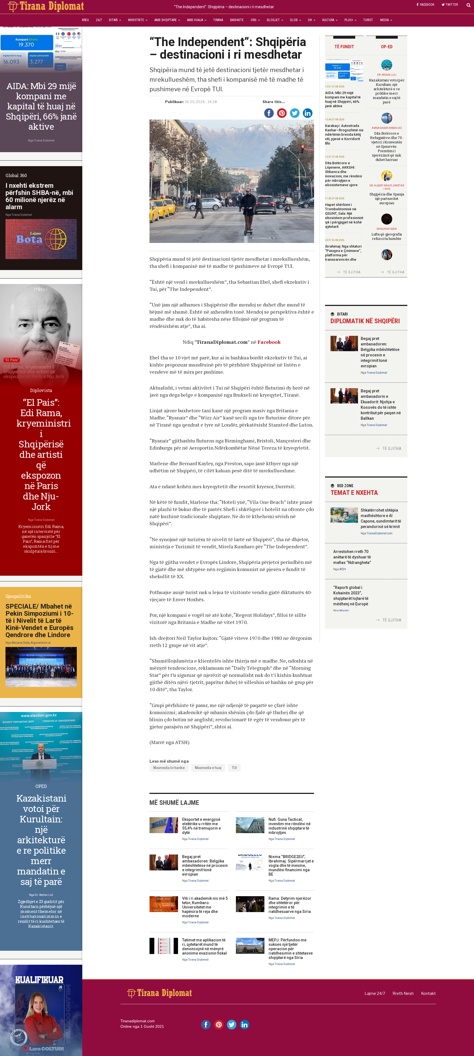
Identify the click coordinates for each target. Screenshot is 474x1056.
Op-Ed (387, 46)
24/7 (99, 20)
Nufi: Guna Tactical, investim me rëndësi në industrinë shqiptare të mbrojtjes (290, 826)
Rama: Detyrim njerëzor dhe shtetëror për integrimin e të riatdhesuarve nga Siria (290, 905)
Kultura (328, 20)
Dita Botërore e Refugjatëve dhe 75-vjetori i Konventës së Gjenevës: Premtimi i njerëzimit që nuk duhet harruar (386, 146)
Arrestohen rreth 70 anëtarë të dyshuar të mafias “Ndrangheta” (352, 557)
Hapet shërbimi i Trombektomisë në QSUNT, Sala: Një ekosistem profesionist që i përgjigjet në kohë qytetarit (344, 216)
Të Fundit (344, 46)
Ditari (113, 20)
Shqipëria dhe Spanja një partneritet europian (386, 198)
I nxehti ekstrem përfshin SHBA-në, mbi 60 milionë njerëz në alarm (39, 196)
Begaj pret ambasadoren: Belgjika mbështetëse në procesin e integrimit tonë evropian (205, 865)
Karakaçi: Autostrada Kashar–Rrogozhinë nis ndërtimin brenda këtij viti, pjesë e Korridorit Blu (344, 134)
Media (384, 20)
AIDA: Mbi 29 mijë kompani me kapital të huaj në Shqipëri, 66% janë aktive (343, 99)
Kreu (85, 20)
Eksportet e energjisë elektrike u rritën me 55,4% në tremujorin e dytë (201, 826)
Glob (294, 20)
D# (310, 20)
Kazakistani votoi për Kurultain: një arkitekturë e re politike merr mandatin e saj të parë (387, 91)
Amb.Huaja (195, 20)
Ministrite (136, 20)
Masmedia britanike (169, 768)
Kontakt (428, 993)
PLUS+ (349, 20)
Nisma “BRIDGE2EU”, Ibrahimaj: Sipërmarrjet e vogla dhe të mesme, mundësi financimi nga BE (291, 865)
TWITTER (451, 5)
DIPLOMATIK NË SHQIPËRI (365, 318)
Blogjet (273, 20)
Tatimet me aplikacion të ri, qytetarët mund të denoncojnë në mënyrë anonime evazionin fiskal (204, 946)
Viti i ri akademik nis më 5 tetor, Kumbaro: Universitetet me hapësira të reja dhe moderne (205, 907)
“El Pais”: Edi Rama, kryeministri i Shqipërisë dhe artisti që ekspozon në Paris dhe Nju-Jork (43, 454)
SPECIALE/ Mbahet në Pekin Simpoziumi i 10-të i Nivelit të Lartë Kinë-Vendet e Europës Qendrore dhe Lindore (39, 621)
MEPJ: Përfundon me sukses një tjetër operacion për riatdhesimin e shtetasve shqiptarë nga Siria (291, 949)
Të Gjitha (352, 272)
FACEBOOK (427, 5)
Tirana (218, 20)
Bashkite (237, 20)
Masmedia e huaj (208, 768)
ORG (253, 20)
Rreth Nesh (403, 993)
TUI (234, 768)
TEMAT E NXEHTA (354, 490)
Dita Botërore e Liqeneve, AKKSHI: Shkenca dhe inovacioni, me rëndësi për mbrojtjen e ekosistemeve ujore (343, 174)
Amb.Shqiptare (165, 20)
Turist (368, 20)
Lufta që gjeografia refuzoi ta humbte (386, 236)
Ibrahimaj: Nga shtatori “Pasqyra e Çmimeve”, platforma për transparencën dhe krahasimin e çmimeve (343, 255)
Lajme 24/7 (375, 993)
